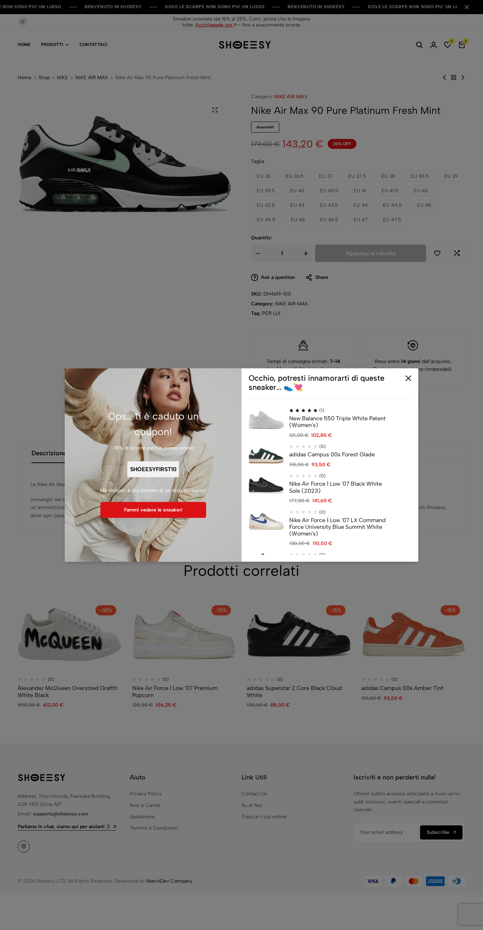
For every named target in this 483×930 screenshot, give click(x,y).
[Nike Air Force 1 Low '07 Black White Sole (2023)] (266, 485)
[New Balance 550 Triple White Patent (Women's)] (266, 419)
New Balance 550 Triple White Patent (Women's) (337, 421)
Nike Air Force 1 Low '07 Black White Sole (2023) (335, 487)
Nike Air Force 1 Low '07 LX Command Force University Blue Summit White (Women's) (337, 527)
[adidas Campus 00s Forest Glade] (266, 455)
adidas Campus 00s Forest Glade (332, 454)
